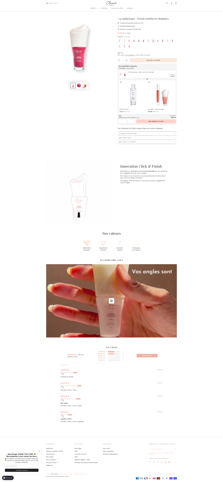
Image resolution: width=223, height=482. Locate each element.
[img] (65, 370)
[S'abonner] (176, 449)
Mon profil (106, 448)
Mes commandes (108, 451)
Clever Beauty (54, 474)
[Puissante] (129, 46)
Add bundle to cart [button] (156, 121)
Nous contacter (51, 460)
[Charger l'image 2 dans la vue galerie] (78, 85)
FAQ (76, 451)
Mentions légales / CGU (82, 460)
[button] (167, 3)
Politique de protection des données (86, 462)
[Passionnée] (172, 41)
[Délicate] (120, 46)
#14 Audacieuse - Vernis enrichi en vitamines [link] (141, 72)
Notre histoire (50, 454)
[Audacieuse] (153, 41)
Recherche (49, 448)
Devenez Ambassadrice (110, 454)
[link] (125, 74)
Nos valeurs (50, 457)
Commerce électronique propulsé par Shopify (57, 476)
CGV (76, 457)
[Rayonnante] (124, 46)
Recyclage (78, 448)
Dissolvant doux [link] (124, 109)
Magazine (49, 465)
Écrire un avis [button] (147, 356)
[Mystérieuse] (139, 41)
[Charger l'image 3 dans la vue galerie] (84, 85)
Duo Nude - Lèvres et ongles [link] (156, 109)
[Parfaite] (120, 41)
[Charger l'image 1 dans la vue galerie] (73, 85)
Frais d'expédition (129, 55)
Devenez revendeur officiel (54, 451)
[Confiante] (168, 41)
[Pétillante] (148, 41)
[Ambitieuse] (129, 41)
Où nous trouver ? (52, 462)
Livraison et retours (81, 454)
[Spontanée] (158, 41)
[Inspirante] (144, 41)
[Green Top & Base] (124, 41)
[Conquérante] (163, 41)
